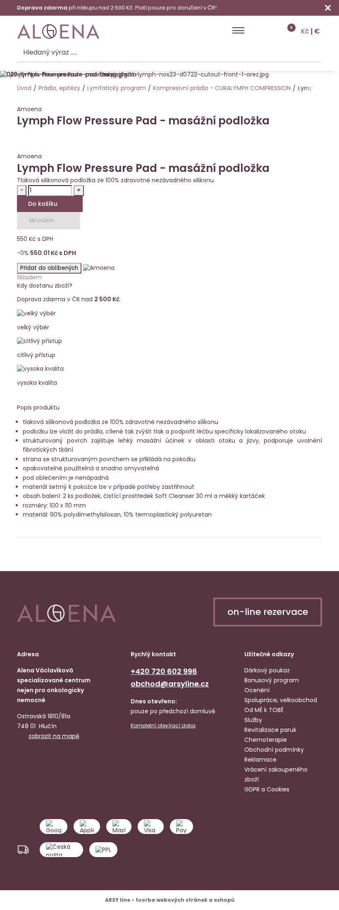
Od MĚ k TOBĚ (264, 710)
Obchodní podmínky (274, 750)
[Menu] (238, 30)
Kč (305, 31)
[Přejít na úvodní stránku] (58, 31)
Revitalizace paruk (270, 730)
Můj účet (255, 31)
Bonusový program (271, 680)
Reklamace (260, 759)
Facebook (24, 760)
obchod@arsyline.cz (170, 684)
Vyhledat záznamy (313, 53)
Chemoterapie (265, 740)
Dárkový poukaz (267, 670)
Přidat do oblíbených (49, 268)
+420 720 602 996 (164, 671)
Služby (253, 720)
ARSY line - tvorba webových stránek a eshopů (169, 899)
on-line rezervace (267, 611)
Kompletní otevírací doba (163, 725)
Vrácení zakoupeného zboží (276, 774)
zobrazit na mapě (54, 736)
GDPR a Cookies (266, 789)
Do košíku (42, 204)
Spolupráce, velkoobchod (280, 700)
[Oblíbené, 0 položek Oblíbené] (272, 31)
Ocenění (257, 690)
